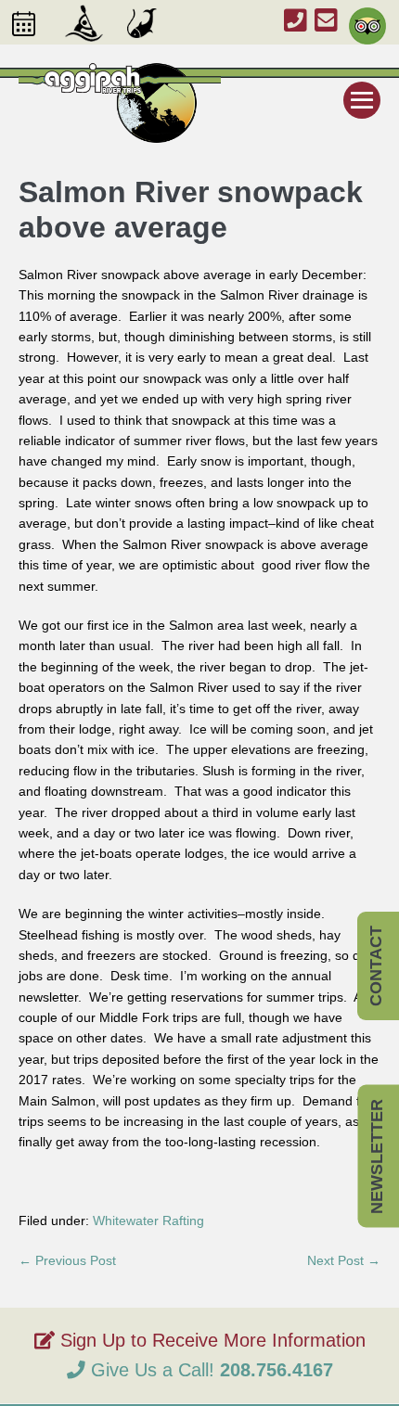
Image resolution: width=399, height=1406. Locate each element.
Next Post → (343, 1260)
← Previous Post (67, 1260)
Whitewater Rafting (148, 1220)
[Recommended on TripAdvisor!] (363, 17)
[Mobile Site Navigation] (361, 100)
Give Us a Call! (209, 1370)
